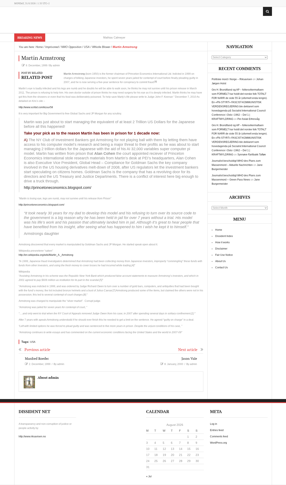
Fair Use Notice (224, 254)
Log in (213, 423)
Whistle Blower (101, 47)
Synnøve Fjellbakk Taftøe (251, 154)
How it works (222, 242)
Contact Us (221, 267)
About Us (220, 261)
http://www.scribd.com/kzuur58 (36, 107)
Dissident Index (224, 236)
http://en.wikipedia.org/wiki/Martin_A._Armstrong (46, 254)
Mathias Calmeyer (114, 37)
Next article (187, 350)
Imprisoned (52, 47)
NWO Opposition (71, 47)
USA (87, 47)
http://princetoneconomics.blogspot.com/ (57, 188)
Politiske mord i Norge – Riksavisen (232, 79)
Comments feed (219, 436)
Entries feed (217, 430)
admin (56, 65)
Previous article (37, 350)
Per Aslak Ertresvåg (248, 119)
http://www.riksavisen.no (32, 436)
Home (218, 229)
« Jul (149, 476)
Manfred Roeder (37, 359)
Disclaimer (221, 248)
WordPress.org (218, 442)
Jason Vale (189, 359)
